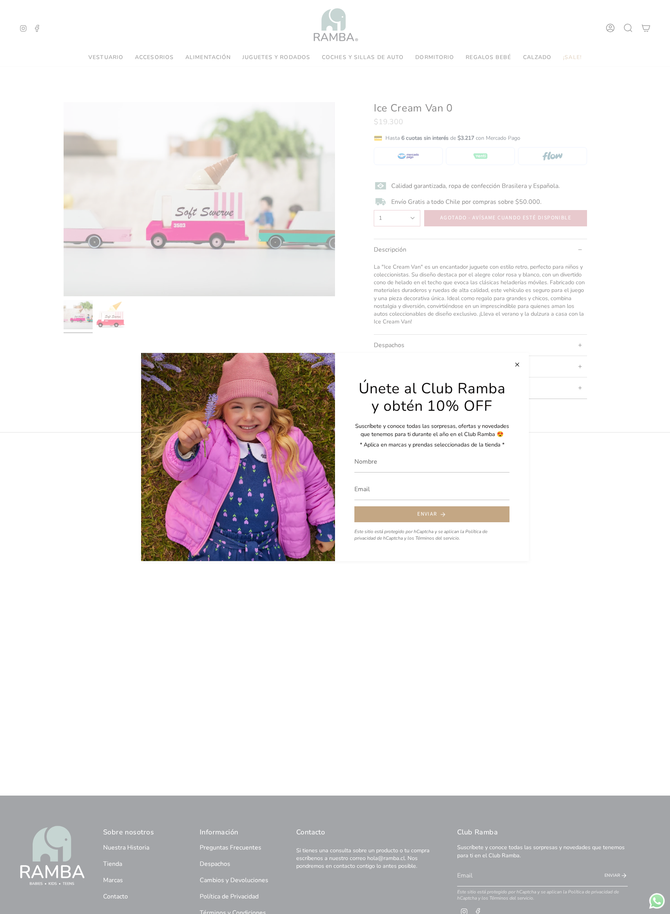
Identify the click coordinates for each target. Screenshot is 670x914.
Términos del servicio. (437, 538)
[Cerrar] (517, 364)
